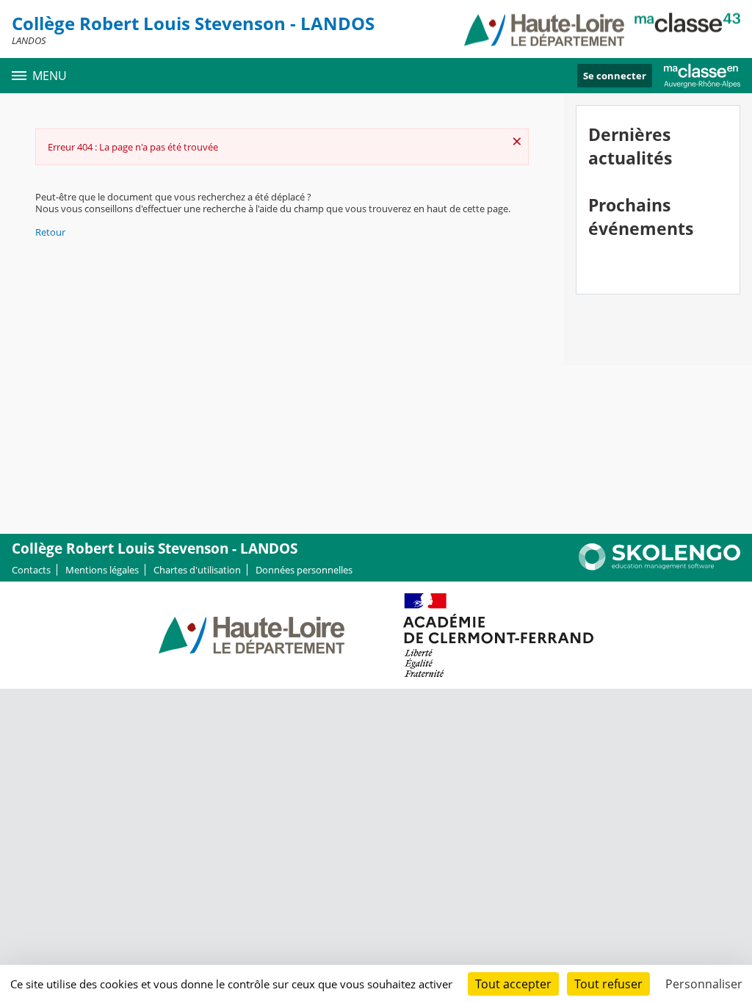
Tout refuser (608, 984)
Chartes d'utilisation (197, 570)
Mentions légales (102, 570)
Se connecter (614, 75)
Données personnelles (304, 570)
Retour (50, 232)
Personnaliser (703, 984)
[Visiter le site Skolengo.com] (659, 566)
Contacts (31, 570)
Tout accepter (513, 984)
